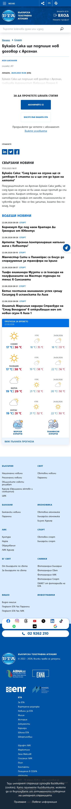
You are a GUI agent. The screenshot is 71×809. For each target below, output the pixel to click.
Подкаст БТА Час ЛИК (13, 611)
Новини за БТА (25, 711)
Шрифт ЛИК (24, 745)
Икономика (44, 505)
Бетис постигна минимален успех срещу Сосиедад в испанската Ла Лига (32, 292)
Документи (24, 724)
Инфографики (46, 595)
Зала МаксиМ (24, 754)
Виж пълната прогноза (19, 441)
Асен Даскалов (9, 60)
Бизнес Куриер (44, 520)
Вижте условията (36, 130)
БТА (20, 697)
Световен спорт (46, 537)
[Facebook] (9, 621)
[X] (44, 621)
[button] (42, 3)
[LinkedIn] (53, 621)
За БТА (21, 702)
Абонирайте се (36, 104)
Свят (40, 466)
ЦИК (4, 496)
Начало (6, 40)
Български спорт (46, 541)
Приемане (20, 801)
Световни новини (46, 473)
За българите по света (14, 570)
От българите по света (15, 566)
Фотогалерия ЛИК (46, 574)
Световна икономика (48, 512)
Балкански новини (11, 512)
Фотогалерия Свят (47, 570)
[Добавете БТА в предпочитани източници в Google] (56, 626)
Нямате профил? (61, 19)
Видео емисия (9, 602)
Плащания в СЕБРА (27, 771)
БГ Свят (6, 559)
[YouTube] (35, 621)
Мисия (21, 715)
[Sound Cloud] (35, 626)
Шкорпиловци (25, 737)
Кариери (22, 728)
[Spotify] (15, 626)
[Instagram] (18, 621)
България (7, 466)
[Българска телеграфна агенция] (8, 659)
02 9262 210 (38, 633)
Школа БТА (23, 732)
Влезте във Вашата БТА (36, 117)
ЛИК (4, 529)
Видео (6, 595)
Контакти (23, 767)
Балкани (7, 505)
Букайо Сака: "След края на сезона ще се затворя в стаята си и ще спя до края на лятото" (33, 176)
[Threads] (27, 621)
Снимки (42, 559)
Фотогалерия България (49, 566)
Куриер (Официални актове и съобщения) (17, 490)
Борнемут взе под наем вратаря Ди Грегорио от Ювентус (29, 229)
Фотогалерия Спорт (48, 579)
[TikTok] (62, 621)
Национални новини (12, 473)
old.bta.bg (23, 775)
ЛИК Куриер (8, 550)
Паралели (42, 477)
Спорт (18, 40)
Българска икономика (48, 516)
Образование (9, 545)
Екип (20, 762)
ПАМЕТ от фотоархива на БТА (51, 584)
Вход (63, 15)
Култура (6, 537)
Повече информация (44, 801)
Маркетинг (24, 750)
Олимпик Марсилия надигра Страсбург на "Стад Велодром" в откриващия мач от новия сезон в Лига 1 (32, 309)
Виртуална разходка (28, 706)
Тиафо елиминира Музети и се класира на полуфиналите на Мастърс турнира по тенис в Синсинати (32, 275)
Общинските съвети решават (13, 483)
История (22, 719)
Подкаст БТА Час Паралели (16, 606)
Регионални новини (12, 477)
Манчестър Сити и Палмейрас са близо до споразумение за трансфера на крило (33, 259)
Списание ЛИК (25, 758)
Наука (5, 541)
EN (49, 3)
